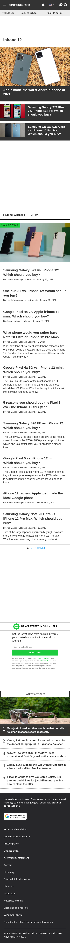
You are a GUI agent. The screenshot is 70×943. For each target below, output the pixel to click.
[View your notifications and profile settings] (43, 5)
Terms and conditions (16, 829)
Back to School (29, 12)
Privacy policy (11, 843)
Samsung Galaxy (10, 225)
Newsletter (10, 893)
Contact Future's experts (17, 836)
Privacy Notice (46, 661)
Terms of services (44, 658)
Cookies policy (11, 850)
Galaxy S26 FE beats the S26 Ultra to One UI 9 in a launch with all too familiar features (36, 766)
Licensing (9, 872)
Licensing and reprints (16, 907)
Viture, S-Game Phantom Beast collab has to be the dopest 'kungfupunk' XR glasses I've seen (36, 742)
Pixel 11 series (55, 12)
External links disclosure (17, 879)
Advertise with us (13, 900)
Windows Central (13, 914)
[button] (65, 4)
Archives (40, 548)
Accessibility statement (16, 857)
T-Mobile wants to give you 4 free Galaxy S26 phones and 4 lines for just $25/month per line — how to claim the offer (36, 780)
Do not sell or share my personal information (28, 922)
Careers (8, 865)
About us (9, 886)
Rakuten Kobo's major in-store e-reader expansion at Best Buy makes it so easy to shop (36, 754)
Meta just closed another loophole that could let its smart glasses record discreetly (36, 730)
